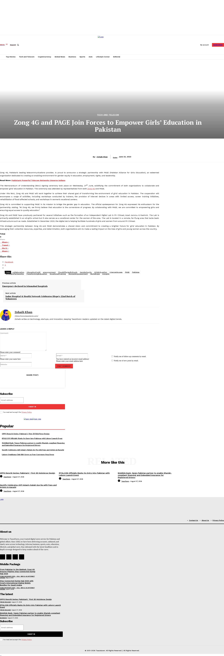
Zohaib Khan (102, 157)
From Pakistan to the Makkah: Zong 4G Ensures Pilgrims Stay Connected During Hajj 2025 (17, 571)
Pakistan (136, 272)
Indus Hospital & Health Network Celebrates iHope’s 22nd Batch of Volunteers (40, 297)
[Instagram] (8, 556)
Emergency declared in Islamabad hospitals (25, 286)
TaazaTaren (7, 477)
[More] (48, 381)
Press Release (5, 602)
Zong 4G (91, 189)
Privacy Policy (26, 412)
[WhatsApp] (39, 381)
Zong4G (105, 274)
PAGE (127, 272)
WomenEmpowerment (78, 274)
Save (33, 381)
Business (3, 618)
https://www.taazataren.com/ (26, 316)
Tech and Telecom (108, 115)
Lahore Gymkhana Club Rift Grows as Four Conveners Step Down (28, 454)
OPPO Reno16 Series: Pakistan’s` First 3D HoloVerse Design (25, 434)
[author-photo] (1, 477)
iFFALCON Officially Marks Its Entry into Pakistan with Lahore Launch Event (32, 438)
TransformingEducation (36, 274)
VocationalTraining (58, 274)
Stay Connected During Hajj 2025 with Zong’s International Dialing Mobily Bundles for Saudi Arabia (16, 583)
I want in (32, 407)
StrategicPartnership (15, 274)
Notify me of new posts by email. (126, 361)
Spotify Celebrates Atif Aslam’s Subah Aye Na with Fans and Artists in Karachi (33, 450)
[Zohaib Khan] (5, 315)
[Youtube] (21, 556)
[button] (15, 44)
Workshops (95, 274)
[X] (25, 381)
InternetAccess (116, 272)
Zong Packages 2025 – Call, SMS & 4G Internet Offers (17, 577)
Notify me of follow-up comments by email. (130, 356)
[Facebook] (17, 381)
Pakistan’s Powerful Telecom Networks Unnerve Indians (38, 180)
